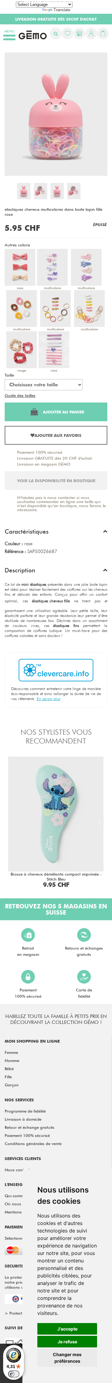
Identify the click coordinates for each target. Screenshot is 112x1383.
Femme (11, 1052)
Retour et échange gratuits (29, 1127)
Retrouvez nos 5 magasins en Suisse (56, 909)
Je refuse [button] (67, 1341)
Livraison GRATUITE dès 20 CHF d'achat (54, 458)
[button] (56, 533)
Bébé (9, 1068)
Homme (12, 1060)
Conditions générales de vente (33, 1143)
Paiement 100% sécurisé (39, 452)
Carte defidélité (84, 993)
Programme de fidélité (25, 1111)
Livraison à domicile (23, 1119)
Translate (62, 9)
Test (40, 395)
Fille (8, 1076)
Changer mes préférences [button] (67, 1358)
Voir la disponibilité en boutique (56, 480)
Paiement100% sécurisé (28, 993)
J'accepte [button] (67, 1328)
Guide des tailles (20, 395)
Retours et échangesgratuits (84, 951)
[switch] (13, 1374)
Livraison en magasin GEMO (43, 464)
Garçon (12, 1084)
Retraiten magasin (28, 951)
